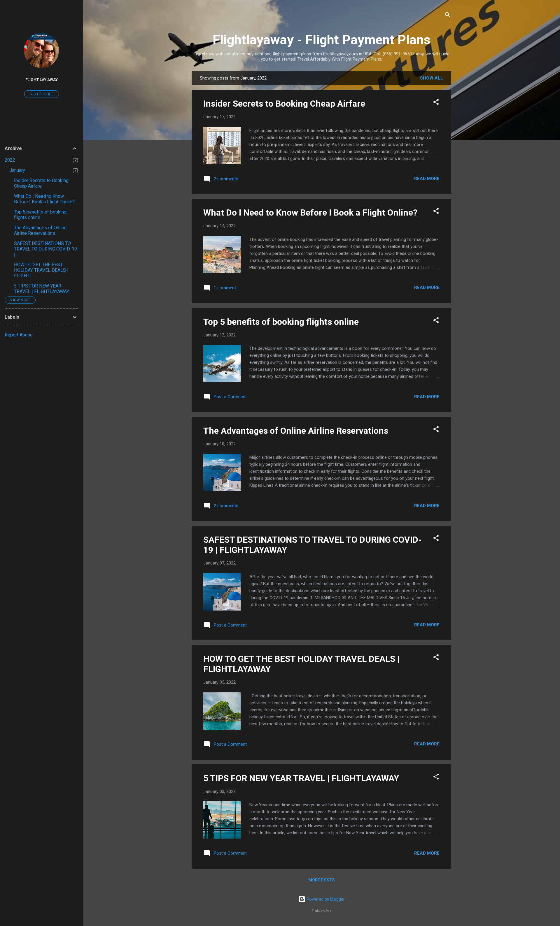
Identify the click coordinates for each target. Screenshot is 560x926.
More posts (321, 880)
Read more (427, 178)
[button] (436, 102)
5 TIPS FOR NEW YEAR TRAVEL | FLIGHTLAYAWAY (301, 778)
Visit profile (41, 94)
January (17, 170)
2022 (10, 160)
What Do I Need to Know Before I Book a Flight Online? (310, 212)
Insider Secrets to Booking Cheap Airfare (284, 103)
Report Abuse (19, 335)
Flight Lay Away (41, 79)
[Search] (447, 16)
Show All (431, 78)
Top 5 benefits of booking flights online (281, 322)
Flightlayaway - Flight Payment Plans (321, 39)
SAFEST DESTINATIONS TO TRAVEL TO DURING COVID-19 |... (45, 249)
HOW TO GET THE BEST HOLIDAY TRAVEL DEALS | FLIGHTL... (41, 270)
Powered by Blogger (325, 899)
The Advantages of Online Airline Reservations (295, 431)
